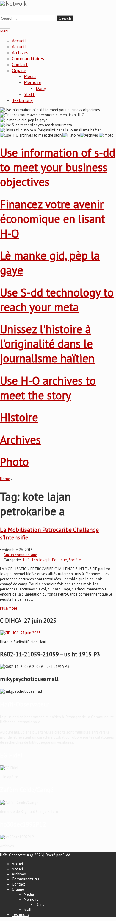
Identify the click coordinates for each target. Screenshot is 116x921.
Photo (14, 461)
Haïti (27, 559)
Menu (5, 31)
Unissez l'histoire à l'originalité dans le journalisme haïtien (47, 343)
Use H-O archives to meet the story (48, 387)
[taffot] (20, 632)
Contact (20, 64)
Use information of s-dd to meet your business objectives (57, 167)
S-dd (66, 855)
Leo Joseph (41, 559)
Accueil (19, 41)
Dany (41, 88)
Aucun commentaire (20, 554)
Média (30, 76)
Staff (29, 94)
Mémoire (32, 82)
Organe (19, 70)
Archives (20, 52)
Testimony (22, 100)
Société (74, 559)
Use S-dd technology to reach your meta (57, 299)
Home (5, 478)
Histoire (19, 417)
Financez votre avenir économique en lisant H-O (52, 219)
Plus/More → (11, 608)
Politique (59, 559)
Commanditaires (28, 58)
